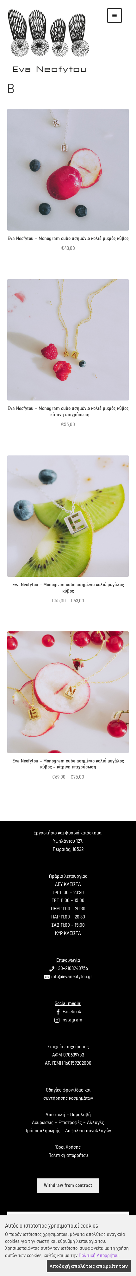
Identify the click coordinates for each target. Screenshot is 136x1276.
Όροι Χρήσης (68, 1147)
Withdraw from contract (68, 1185)
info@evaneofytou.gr (71, 976)
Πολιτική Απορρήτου (99, 1255)
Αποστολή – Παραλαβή (68, 1114)
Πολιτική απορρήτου (68, 1155)
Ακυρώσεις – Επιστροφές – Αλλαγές (68, 1122)
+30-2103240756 (71, 968)
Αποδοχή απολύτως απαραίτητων (89, 1266)
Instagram (71, 1019)
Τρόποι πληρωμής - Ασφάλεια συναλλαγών (68, 1130)
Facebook (71, 1011)
